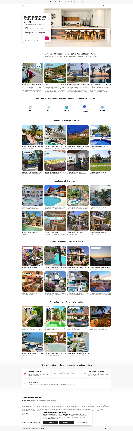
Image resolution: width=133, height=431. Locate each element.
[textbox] (30, 34)
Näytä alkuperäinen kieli (77, 1)
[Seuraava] (69, 60)
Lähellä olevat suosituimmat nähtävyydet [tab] (46, 400)
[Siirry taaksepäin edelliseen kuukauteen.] (26, 37)
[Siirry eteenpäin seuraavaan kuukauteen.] (42, 37)
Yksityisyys (34, 428)
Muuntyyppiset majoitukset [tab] (28, 400)
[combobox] (36, 29)
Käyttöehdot (41, 428)
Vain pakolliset (66, 422)
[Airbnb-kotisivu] (25, 6)
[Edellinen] (64, 60)
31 (26, 57)
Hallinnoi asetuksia (82, 422)
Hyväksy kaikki (50, 422)
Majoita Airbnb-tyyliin (104, 6)
